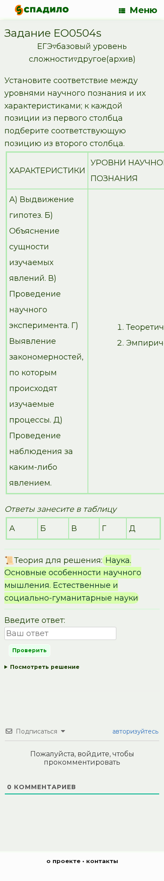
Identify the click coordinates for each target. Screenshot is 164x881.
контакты (102, 860)
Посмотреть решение (45, 667)
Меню (143, 10)
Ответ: (80, 669)
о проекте (63, 860)
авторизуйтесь (134, 731)
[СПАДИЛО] (41, 9)
